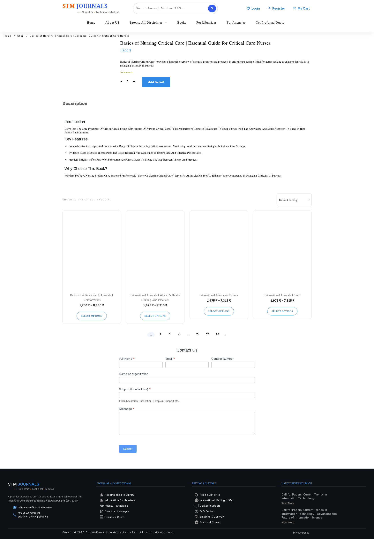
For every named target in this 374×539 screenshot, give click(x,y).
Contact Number (222, 359)
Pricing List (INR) (210, 494)
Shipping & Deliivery (212, 516)
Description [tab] (75, 103)
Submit (127, 449)
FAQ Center (207, 511)
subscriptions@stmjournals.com (35, 507)
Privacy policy (301, 532)
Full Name (127, 359)
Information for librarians (120, 500)
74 (197, 334)
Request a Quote (114, 517)
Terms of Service (210, 522)
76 (217, 334)
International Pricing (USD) (217, 500)
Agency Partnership (116, 505)
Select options (91, 315)
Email (170, 359)
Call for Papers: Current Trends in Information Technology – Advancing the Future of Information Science (309, 513)
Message (126, 409)
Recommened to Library (120, 494)
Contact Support (210, 505)
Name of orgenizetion (133, 374)
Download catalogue (117, 511)
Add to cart (156, 82)
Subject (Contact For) (135, 389)
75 (207, 334)
